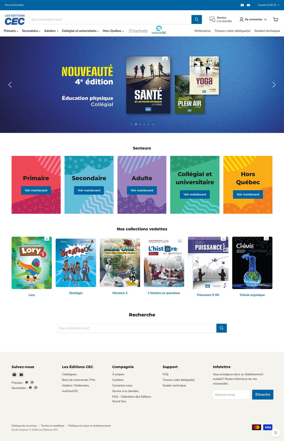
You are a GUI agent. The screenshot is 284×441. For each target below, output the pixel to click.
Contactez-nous (122, 385)
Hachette (138, 31)
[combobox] (110, 19)
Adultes (50, 31)
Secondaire (30, 31)
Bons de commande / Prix (78, 380)
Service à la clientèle (125, 391)
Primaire (10, 31)
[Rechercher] (196, 19)
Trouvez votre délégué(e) (233, 31)
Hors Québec (112, 31)
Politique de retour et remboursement (89, 425)
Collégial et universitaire (79, 31)
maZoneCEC (159, 30)
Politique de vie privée (24, 425)
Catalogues (69, 374)
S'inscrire (262, 394)
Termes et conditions (52, 425)
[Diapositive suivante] (273, 85)
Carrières (118, 380)
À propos (118, 374)
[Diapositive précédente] (10, 85)
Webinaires (202, 31)
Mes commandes (14, 5)
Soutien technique (267, 31)
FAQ (165, 374)
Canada (267, 5)
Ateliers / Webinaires (75, 385)
